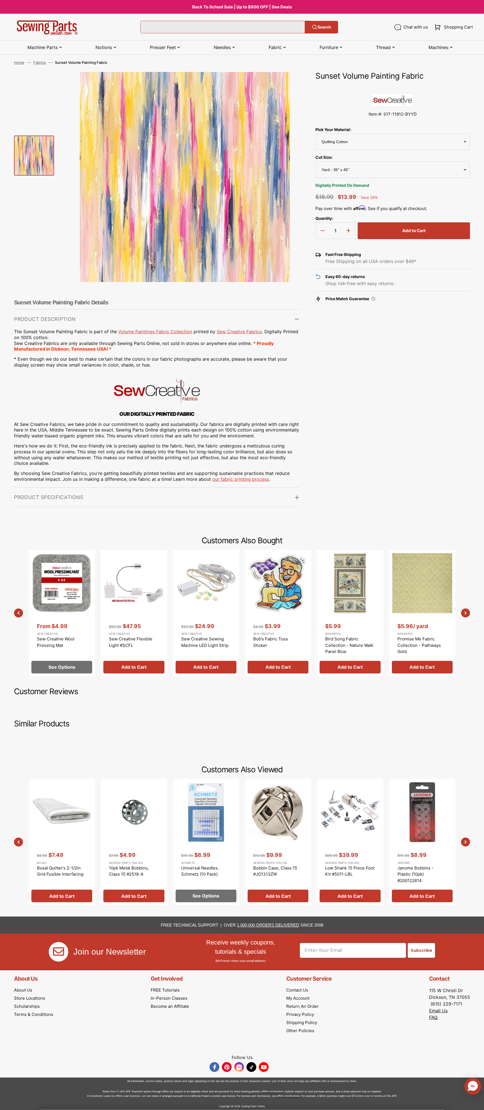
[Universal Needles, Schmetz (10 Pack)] (206, 842)
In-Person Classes (169, 998)
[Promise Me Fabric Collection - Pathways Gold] (422, 613)
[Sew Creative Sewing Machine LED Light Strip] (206, 613)
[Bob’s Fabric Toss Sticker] (278, 613)
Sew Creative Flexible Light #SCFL (130, 642)
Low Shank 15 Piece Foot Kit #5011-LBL (349, 871)
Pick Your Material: (333, 129)
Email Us (438, 1010)
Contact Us (297, 990)
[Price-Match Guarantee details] (373, 299)
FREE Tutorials (165, 990)
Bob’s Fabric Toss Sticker (270, 642)
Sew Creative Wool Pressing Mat (56, 642)
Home (19, 62)
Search (324, 27)
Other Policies (300, 1030)
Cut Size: (323, 157)
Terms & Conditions (33, 1014)
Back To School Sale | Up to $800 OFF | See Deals (242, 7)
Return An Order (302, 1006)
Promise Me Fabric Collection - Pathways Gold (419, 645)
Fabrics (39, 62)
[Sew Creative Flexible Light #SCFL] (134, 613)
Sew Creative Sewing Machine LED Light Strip (205, 642)
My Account (298, 998)
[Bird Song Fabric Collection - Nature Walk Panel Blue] (350, 613)
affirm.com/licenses (288, 1095)
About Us (23, 990)
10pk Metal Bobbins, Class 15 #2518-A (129, 871)
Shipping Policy (301, 1022)
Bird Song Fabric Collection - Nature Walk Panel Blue (349, 645)
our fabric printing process (240, 479)
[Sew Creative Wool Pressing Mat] (62, 613)
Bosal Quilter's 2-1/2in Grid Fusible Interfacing (60, 871)
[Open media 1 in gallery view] (287, 85)
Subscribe (421, 950)
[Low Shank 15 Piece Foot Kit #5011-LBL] (350, 842)
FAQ (433, 1017)
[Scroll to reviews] (392, 87)
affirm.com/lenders (272, 1091)
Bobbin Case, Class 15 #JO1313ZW (275, 871)
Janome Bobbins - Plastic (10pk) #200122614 (415, 874)
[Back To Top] (475, 1101)
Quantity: (324, 218)
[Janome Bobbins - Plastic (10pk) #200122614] (422, 842)
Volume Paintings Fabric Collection (155, 331)
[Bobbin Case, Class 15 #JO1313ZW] (278, 842)
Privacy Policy (300, 1014)
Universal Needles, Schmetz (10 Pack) (200, 871)
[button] (452, 27)
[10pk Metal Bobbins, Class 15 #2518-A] (134, 842)
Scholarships (27, 1006)
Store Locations (29, 998)
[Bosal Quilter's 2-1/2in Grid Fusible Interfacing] (62, 842)
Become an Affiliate (170, 1006)
